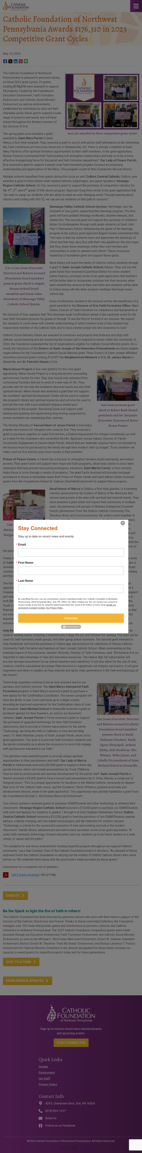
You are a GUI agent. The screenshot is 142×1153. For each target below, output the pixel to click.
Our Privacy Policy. (54, 607)
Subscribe (71, 618)
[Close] (125, 523)
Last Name (25, 580)
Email (22, 544)
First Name (25, 562)
